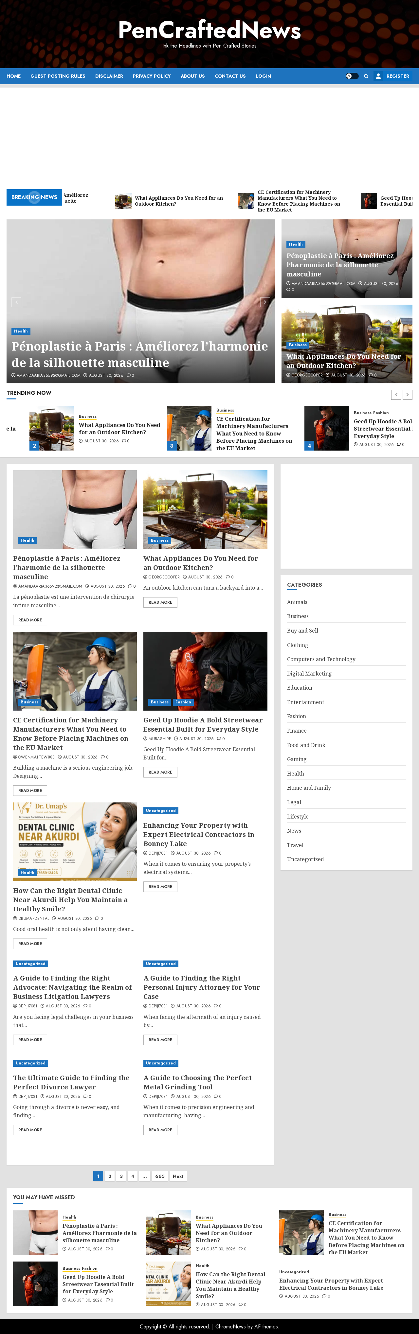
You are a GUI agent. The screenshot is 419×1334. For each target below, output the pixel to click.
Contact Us (230, 76)
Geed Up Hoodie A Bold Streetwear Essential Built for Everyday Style (371, 429)
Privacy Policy (152, 76)
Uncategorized (161, 811)
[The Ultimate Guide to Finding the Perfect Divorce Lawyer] (75, 1063)
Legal (294, 802)
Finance (297, 730)
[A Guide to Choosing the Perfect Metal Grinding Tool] (205, 1063)
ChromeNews (230, 1326)
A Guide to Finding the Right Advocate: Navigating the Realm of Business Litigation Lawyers (72, 987)
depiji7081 (158, 853)
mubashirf (160, 739)
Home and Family (309, 788)
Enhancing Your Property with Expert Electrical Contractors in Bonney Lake (198, 834)
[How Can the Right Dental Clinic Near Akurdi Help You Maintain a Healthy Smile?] (75, 841)
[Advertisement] (209, 133)
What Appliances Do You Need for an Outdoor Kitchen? (343, 361)
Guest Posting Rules (57, 76)
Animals (297, 602)
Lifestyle (298, 816)
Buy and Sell (302, 630)
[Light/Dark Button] (352, 76)
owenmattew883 (36, 757)
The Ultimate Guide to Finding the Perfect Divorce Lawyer (71, 1082)
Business (298, 345)
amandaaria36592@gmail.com (49, 375)
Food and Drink (306, 745)
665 (160, 1176)
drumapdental (33, 918)
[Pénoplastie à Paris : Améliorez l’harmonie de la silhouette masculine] (141, 301)
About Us (193, 76)
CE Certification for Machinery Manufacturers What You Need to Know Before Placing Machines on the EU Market (231, 433)
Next (178, 1176)
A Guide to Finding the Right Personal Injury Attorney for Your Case (201, 987)
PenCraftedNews (209, 30)
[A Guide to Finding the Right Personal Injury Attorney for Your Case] (205, 964)
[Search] (366, 76)
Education (299, 688)
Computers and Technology (321, 659)
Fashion (358, 413)
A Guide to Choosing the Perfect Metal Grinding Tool (197, 1082)
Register (398, 76)
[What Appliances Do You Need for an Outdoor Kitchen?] (29, 428)
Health (21, 331)
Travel (295, 845)
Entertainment (305, 702)
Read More (30, 620)
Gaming (297, 759)
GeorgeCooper (307, 375)
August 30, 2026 (106, 375)
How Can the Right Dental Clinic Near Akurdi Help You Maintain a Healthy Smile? (70, 899)
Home (14, 76)
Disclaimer (109, 76)
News (294, 830)
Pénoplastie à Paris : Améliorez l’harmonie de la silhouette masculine (139, 354)
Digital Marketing (309, 673)
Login (263, 76)
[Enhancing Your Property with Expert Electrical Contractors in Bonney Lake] (205, 811)
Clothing (297, 645)
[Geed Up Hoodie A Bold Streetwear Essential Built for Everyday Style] (304, 428)
